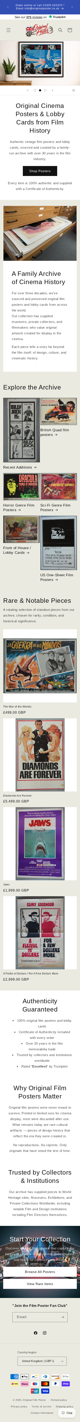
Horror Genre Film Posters (18, 507)
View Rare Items (40, 1283)
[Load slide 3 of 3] (45, 90)
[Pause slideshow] (75, 90)
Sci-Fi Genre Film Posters (55, 507)
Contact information (42, 1413)
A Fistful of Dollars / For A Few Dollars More (30, 973)
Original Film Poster (34, 1400)
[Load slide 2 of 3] (40, 90)
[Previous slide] (27, 90)
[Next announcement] (72, 7)
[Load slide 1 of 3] (35, 90)
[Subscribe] (62, 1317)
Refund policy (59, 1400)
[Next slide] (52, 90)
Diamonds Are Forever (17, 795)
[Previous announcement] (8, 7)
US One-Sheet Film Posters (56, 577)
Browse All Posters (40, 1271)
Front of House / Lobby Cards (17, 550)
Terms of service (41, 1406)
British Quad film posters (54, 432)
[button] (8, 30)
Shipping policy (64, 1406)
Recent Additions (17, 467)
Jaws (6, 884)
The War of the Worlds (17, 706)
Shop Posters (40, 171)
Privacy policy (19, 1406)
